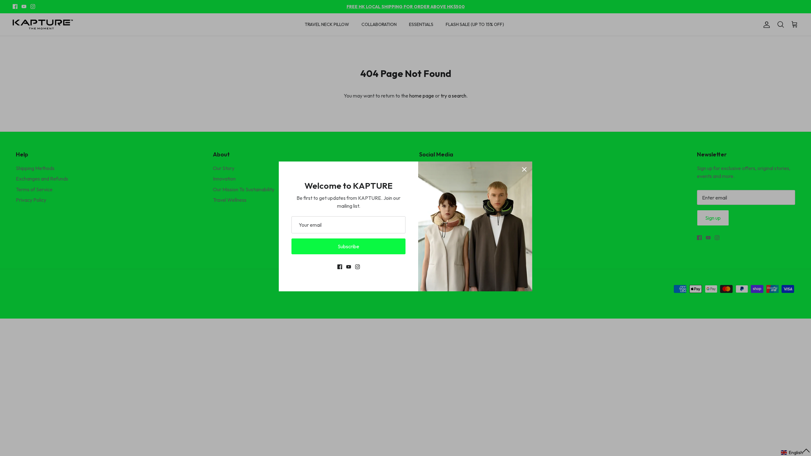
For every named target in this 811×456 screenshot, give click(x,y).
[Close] (524, 169)
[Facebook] (339, 266)
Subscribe (348, 246)
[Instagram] (357, 266)
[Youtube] (348, 266)
